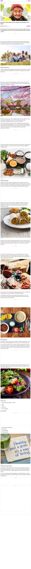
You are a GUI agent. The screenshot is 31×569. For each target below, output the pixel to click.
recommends (4, 344)
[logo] (2, 0)
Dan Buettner (24, 69)
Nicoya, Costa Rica (4, 202)
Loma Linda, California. (10, 293)
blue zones (22, 118)
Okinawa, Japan (3, 240)
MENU (29, 0)
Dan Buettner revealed (5, 467)
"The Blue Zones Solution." (23, 341)
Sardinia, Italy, (10, 254)
